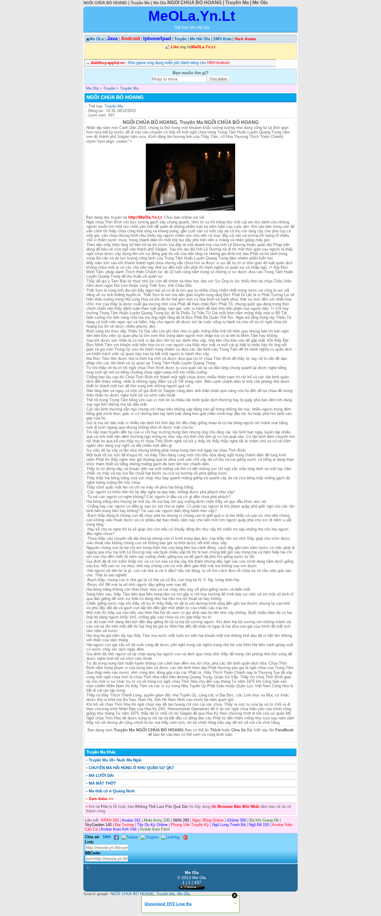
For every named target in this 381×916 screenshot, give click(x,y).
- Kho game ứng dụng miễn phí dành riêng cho (160, 62)
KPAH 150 (110, 820)
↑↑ (88, 867)
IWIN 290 (181, 820)
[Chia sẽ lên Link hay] (171, 837)
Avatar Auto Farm (155, 829)
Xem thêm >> (101, 799)
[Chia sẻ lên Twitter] (129, 837)
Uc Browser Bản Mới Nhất (234, 806)
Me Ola (183, 894)
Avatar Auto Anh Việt (119, 829)
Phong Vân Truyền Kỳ (190, 824)
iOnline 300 (236, 820)
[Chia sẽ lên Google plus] (185, 837)
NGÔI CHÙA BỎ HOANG (132, 894)
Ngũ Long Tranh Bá (229, 824)
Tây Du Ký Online (152, 824)
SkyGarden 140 (98, 824)
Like (175, 47)
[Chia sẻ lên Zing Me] (149, 837)
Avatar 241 (131, 820)
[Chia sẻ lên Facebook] (116, 837)
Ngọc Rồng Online (208, 820)
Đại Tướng (124, 824)
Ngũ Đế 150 (259, 824)
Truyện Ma (113, 106)
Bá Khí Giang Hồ (264, 820)
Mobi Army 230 (157, 820)
